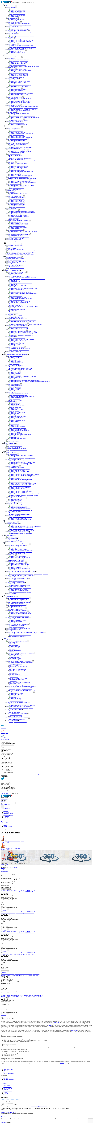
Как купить (3, 1066)
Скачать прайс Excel (8, 1073)
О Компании (4, 1083)
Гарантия (5, 1070)
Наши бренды (6, 1085)
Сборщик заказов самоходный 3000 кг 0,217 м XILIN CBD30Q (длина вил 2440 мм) (21, 996)
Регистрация (4, 804)
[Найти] (1, 803)
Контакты (5, 817)
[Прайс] (4, 868)
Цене (16, 867)
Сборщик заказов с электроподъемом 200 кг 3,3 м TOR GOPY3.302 (17, 913)
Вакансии (5, 1093)
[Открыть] (16, 6)
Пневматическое (9, 772)
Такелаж (7, 760)
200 (14, 881)
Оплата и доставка (8, 813)
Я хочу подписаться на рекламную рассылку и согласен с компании (27, 774)
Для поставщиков (7, 1088)
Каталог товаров (7, 1091)
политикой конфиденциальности (39, 774)
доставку (61, 1063)
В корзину (3, 910)
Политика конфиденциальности (8, 1112)
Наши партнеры (7, 1087)
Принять (9, 1122)
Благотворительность (8, 1094)
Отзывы (5, 1092)
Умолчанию (12, 867)
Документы (6, 812)
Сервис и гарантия (8, 815)
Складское (7, 758)
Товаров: (3, 866)
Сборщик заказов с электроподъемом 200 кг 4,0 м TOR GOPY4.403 (17, 933)
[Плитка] (1, 868)
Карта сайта (3, 1116)
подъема (50, 1025)
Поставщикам (4, 799)
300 (14, 882)
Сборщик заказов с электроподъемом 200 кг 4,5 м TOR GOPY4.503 (17, 954)
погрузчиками (55, 1022)
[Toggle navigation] (2, 806)
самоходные (74, 1030)
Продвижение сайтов (6, 1113)
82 (14, 887)
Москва (15, 879)
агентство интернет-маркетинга (20, 1113)
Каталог (3, 801)
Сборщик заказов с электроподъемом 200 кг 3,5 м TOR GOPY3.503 (17, 891)
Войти (8, 804)
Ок (15, 1104)
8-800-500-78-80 (4, 793)
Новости (5, 811)
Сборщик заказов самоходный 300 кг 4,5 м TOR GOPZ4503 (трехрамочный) (19, 975)
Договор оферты (7, 1071)
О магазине (6, 816)
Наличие (5, 872)
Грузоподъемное (9, 757)
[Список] (2, 868)
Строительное (8, 770)
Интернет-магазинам (8, 1079)
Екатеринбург (17, 878)
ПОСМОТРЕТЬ (5, 864)
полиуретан (16, 885)
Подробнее (3, 1122)
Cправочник (6, 1080)
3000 (15, 884)
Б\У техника (5, 739)
